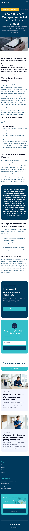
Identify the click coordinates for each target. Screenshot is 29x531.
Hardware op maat (6, 488)
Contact (3, 472)
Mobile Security (5, 483)
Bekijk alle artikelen (14, 368)
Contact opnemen (14, 309)
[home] (6, 2)
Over (2, 469)
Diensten (3, 467)
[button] (27, 2)
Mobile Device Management (10, 9)
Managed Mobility (6, 486)
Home (2, 464)
